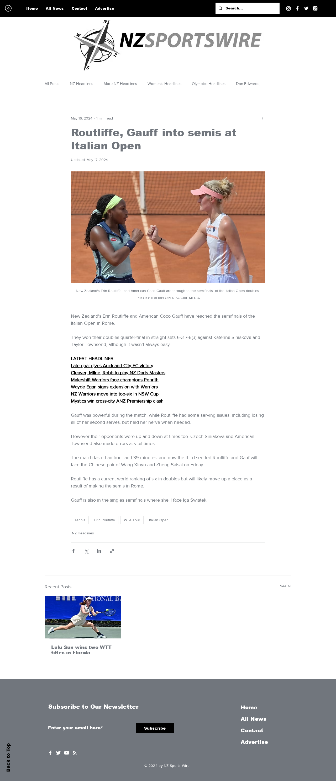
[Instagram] (288, 8)
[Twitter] (306, 8)
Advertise (254, 742)
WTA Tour (132, 520)
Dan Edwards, (248, 83)
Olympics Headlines (208, 83)
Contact (252, 730)
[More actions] (262, 118)
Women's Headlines (164, 83)
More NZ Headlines (120, 83)
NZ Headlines (81, 83)
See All (285, 586)
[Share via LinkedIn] (99, 551)
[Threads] (315, 8)
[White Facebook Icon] (50, 753)
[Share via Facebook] (73, 551)
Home (249, 707)
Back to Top (8, 757)
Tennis (79, 520)
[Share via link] (111, 551)
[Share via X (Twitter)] (86, 551)
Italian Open (159, 520)
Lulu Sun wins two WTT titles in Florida (81, 650)
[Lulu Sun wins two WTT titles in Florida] (83, 617)
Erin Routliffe (104, 520)
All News (253, 719)
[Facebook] (297, 8)
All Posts (52, 83)
